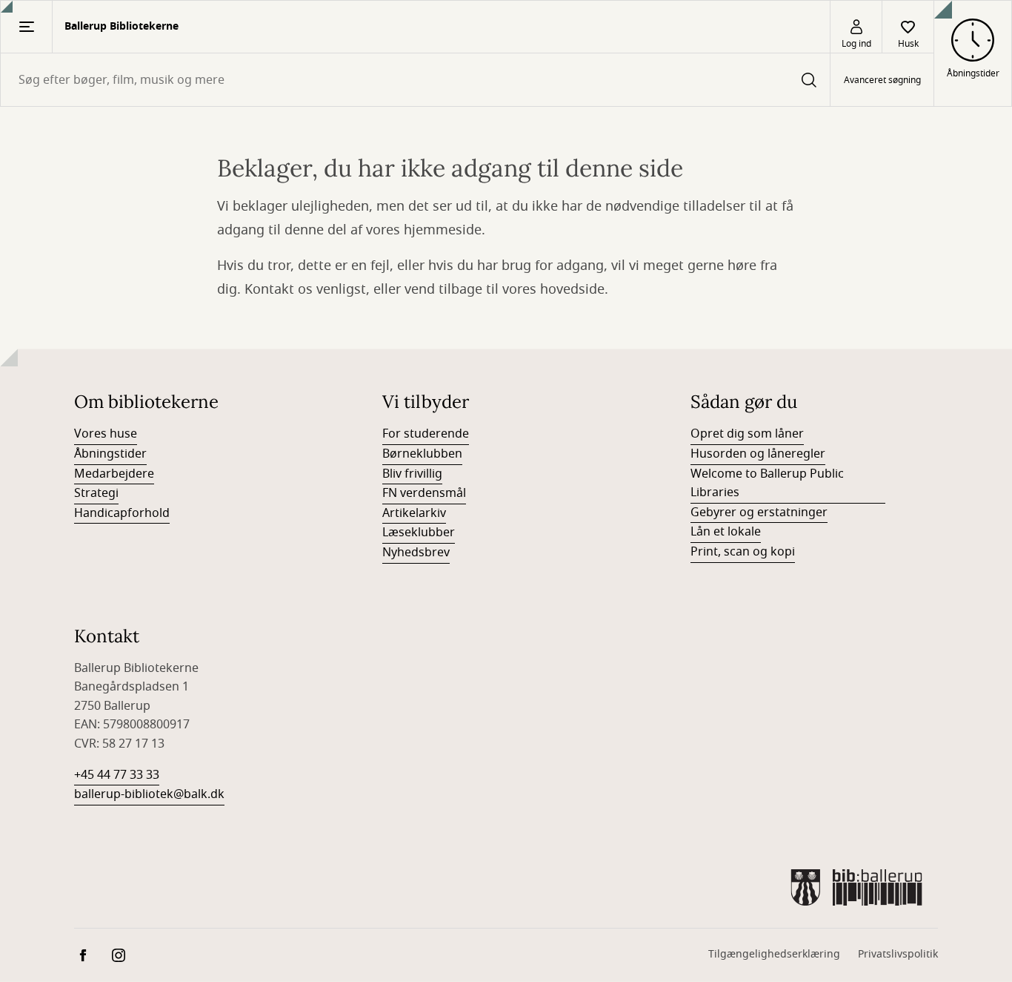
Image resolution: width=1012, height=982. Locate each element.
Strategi (96, 493)
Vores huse (105, 434)
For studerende (425, 434)
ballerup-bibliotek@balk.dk (149, 794)
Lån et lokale (725, 532)
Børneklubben (422, 454)
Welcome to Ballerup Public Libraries (767, 483)
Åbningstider (110, 454)
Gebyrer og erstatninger (759, 512)
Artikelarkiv (414, 513)
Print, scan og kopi (742, 552)
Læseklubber (418, 532)
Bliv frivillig (412, 474)
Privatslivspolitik (898, 954)
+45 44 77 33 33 (116, 775)
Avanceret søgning (882, 80)
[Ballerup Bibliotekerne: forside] (856, 887)
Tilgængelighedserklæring (774, 954)
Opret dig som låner (747, 434)
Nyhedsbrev (416, 552)
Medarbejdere (114, 474)
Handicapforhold (122, 513)
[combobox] (415, 79)
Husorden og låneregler (757, 454)
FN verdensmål (424, 493)
